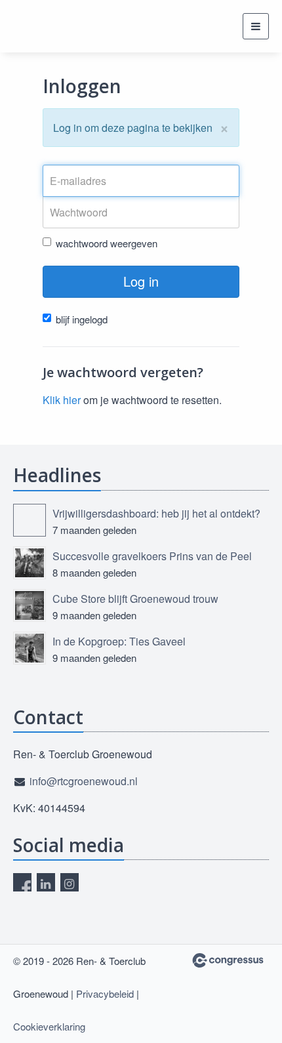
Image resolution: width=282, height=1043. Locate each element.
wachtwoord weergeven (106, 243)
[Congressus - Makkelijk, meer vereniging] (228, 960)
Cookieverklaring (49, 1026)
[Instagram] (69, 882)
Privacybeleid (105, 993)
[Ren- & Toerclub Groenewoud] (46, 26)
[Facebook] (22, 882)
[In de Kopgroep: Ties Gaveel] (29, 648)
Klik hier (62, 399)
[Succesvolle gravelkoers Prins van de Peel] (29, 562)
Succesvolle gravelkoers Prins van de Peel (152, 555)
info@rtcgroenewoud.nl (84, 780)
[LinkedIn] (46, 882)
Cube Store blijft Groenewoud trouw (135, 598)
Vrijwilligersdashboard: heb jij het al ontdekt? (156, 513)
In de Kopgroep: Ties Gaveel (119, 641)
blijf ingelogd (82, 319)
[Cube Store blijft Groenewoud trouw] (29, 605)
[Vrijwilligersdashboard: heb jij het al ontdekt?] (29, 520)
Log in (141, 281)
